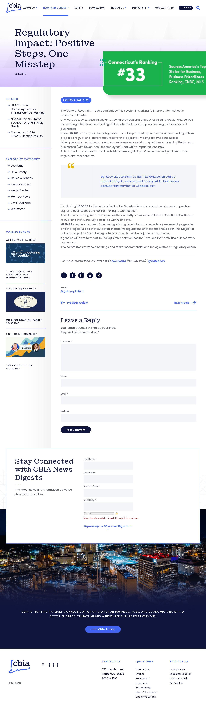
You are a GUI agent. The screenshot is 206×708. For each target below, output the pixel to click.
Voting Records (179, 678)
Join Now (186, 7)
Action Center (178, 669)
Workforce (18, 209)
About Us (29, 7)
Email (64, 393)
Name (65, 376)
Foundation (97, 7)
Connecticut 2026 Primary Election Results (27, 134)
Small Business (21, 203)
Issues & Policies (22, 178)
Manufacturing (21, 184)
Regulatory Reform (72, 291)
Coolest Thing (164, 7)
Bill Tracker (176, 683)
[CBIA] (13, 8)
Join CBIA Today (103, 629)
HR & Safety (19, 172)
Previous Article (77, 302)
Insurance (117, 7)
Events (78, 7)
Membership (139, 7)
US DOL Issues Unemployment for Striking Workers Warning (28, 109)
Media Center (20, 190)
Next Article (181, 302)
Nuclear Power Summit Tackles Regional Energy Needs (27, 122)
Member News (20, 197)
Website (65, 411)
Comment (67, 341)
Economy (17, 166)
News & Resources (54, 7)
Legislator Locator (180, 674)
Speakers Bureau (146, 696)
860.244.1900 (109, 678)
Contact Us (142, 669)
